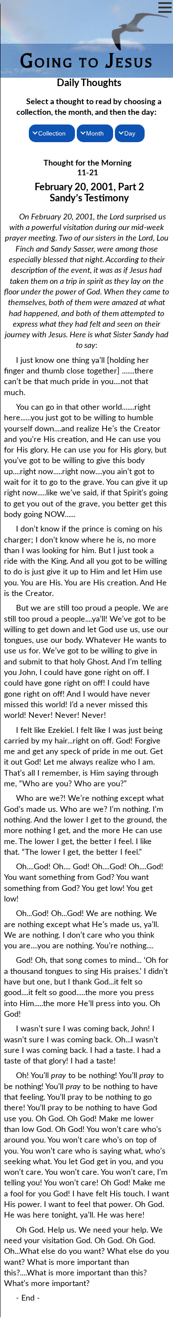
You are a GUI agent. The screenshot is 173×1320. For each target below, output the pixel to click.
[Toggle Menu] (165, 7)
